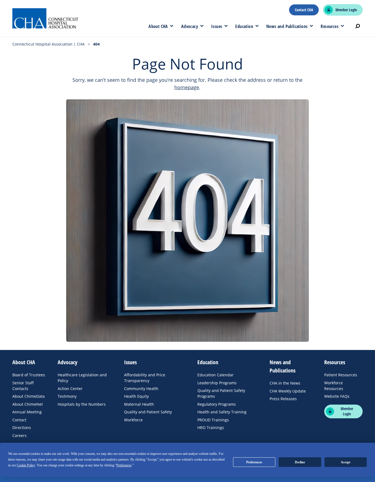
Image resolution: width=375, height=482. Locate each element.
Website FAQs (336, 396)
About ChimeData (28, 396)
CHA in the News (285, 383)
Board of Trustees (28, 374)
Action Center (70, 388)
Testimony (67, 396)
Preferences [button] (123, 465)
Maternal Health (139, 404)
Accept (345, 462)
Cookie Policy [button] (26, 465)
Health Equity (136, 396)
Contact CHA (304, 9)
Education (244, 26)
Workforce (133, 419)
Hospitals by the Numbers (82, 404)
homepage (186, 87)
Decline (300, 462)
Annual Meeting (27, 411)
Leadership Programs (217, 382)
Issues (216, 26)
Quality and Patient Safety (148, 411)
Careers (19, 435)
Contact (19, 419)
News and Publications (286, 26)
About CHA (158, 26)
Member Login (346, 9)
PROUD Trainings (213, 419)
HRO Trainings (210, 427)
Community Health (141, 388)
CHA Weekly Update (288, 391)
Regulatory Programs (216, 404)
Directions (21, 427)
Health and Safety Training (222, 411)
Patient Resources (340, 374)
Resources (329, 26)
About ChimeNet (27, 404)
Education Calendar (215, 374)
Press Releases (283, 398)
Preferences (254, 462)
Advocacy (189, 26)
